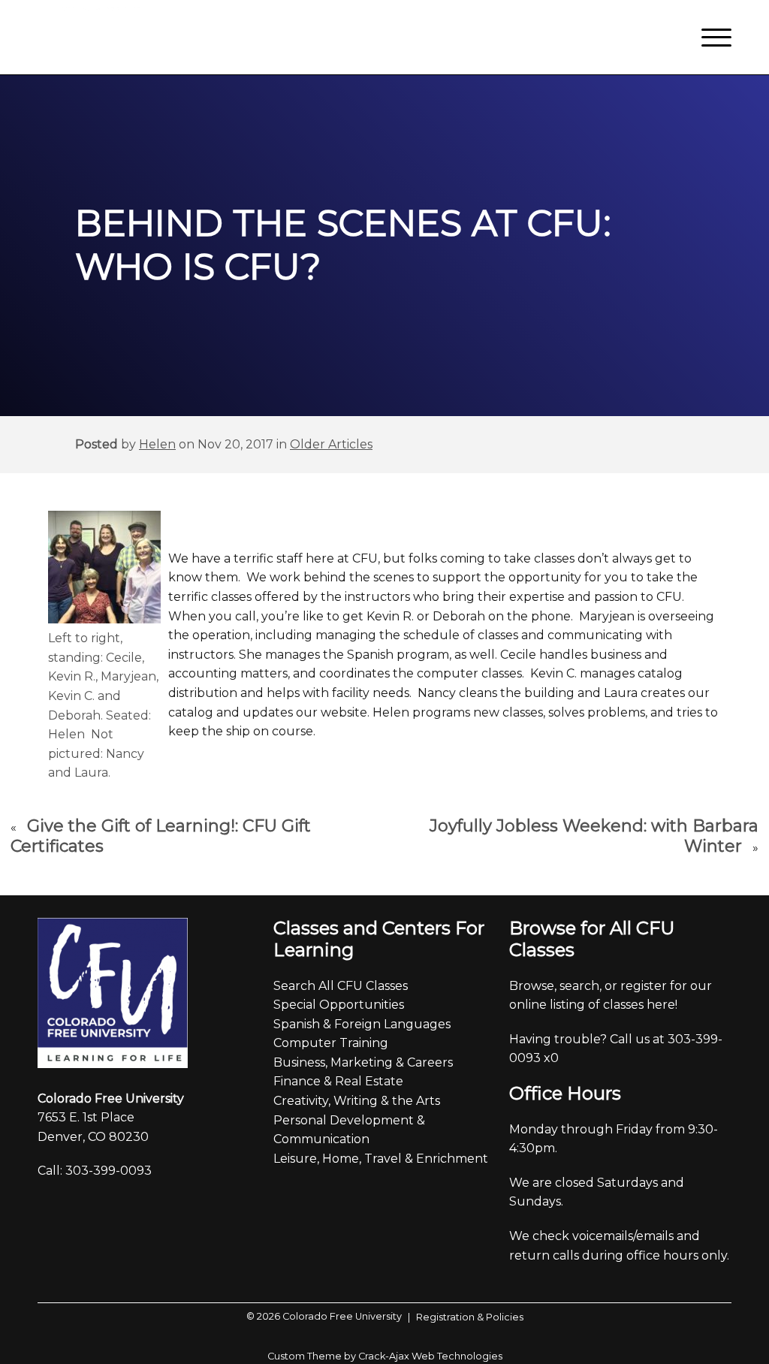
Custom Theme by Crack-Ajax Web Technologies (384, 1356)
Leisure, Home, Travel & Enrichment (380, 1158)
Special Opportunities (338, 1004)
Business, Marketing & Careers (363, 1062)
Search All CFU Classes (340, 986)
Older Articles (331, 444)
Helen (157, 444)
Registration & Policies (465, 1317)
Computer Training (330, 1043)
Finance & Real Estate (338, 1081)
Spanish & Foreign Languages (362, 1024)
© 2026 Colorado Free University (324, 1316)
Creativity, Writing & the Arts (356, 1101)
